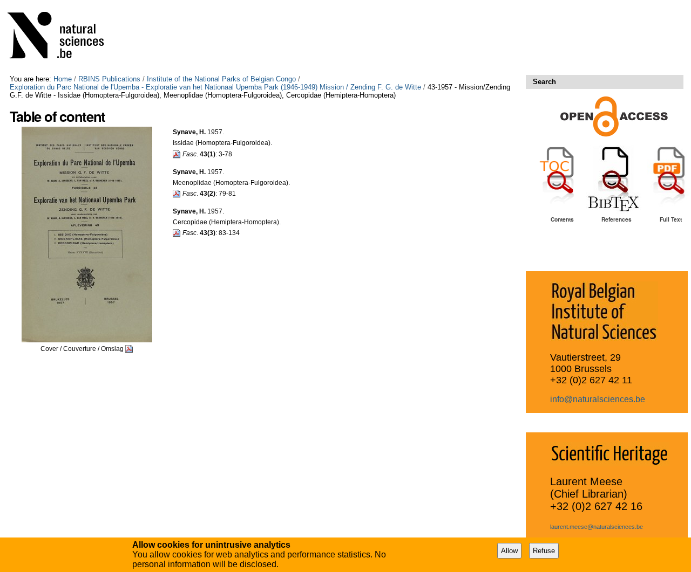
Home (62, 79)
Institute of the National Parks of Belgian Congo (221, 79)
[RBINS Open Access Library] (63, 37)
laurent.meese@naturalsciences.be (596, 526)
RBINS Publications (109, 79)
